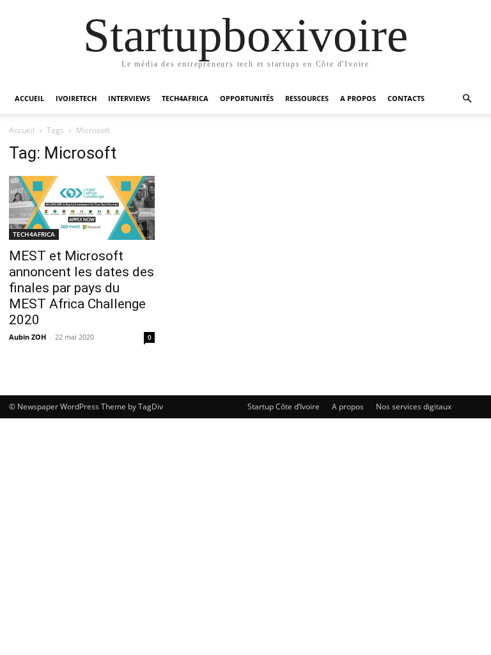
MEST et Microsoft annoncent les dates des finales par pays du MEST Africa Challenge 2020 (81, 288)
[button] (466, 99)
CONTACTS (406, 98)
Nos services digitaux (413, 406)
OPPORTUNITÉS (247, 98)
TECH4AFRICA (185, 98)
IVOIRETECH (76, 98)
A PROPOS (358, 98)
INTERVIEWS (129, 98)
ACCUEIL (29, 98)
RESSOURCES (307, 98)
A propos (348, 406)
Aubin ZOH (27, 337)
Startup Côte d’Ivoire (283, 406)
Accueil (22, 130)
